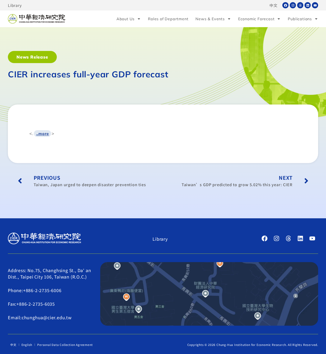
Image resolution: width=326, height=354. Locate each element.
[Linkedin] (308, 5)
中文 (273, 5)
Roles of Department (168, 18)
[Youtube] (315, 5)
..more (42, 133)
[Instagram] (293, 5)
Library (15, 5)
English (26, 345)
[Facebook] (285, 5)
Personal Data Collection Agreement (65, 345)
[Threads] (300, 5)
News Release (32, 57)
